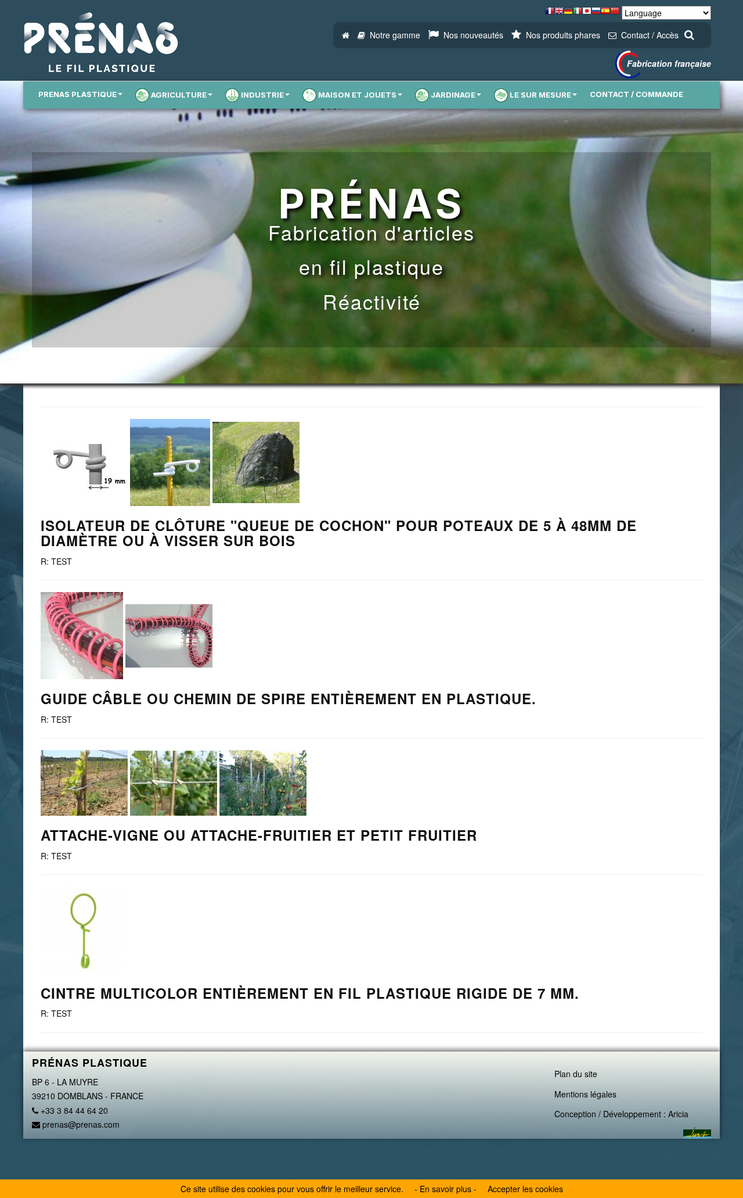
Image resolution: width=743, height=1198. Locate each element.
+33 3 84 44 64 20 (73, 1110)
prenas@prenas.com (80, 1124)
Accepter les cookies (525, 1189)
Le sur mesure (540, 94)
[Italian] (577, 13)
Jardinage (453, 94)
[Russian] (596, 13)
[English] (559, 13)
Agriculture (179, 94)
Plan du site (575, 1073)
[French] (549, 13)
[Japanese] (586, 13)
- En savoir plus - (445, 1189)
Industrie (262, 94)
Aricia (678, 1114)
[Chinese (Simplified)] (614, 13)
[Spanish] (605, 13)
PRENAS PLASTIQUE (77, 94)
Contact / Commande (636, 94)
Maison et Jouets (357, 94)
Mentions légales (585, 1094)
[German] (568, 13)
